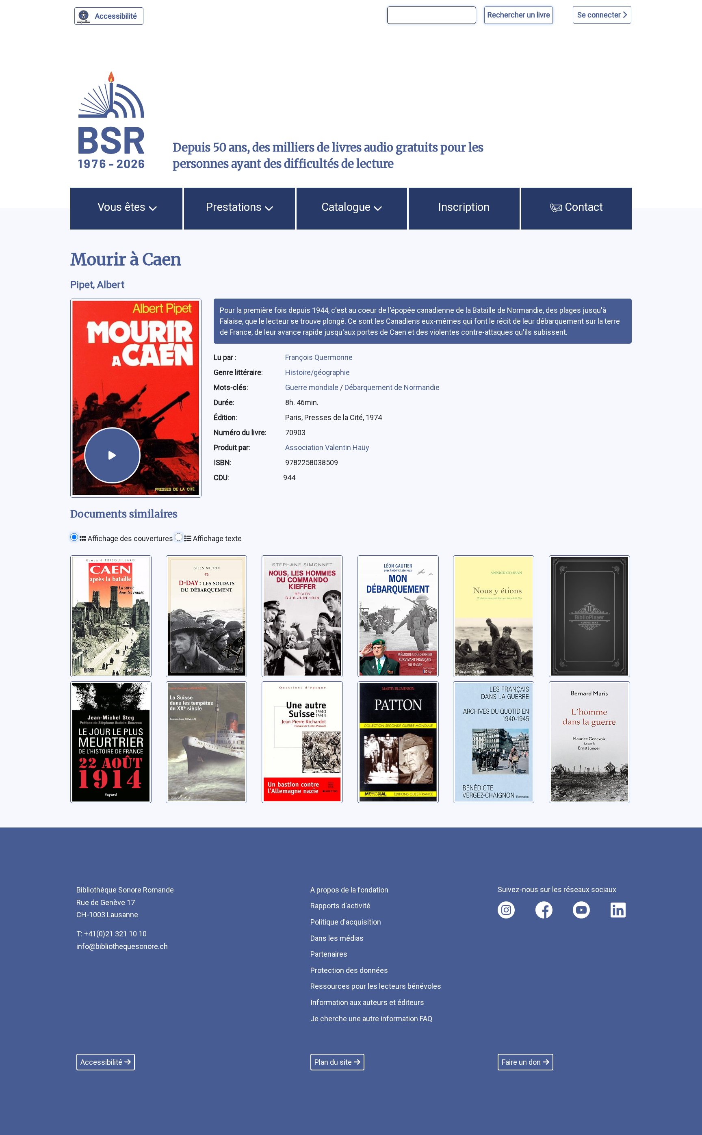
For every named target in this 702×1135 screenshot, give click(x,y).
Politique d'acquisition (345, 922)
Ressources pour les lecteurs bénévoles (375, 986)
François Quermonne (319, 357)
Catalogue (347, 207)
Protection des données (349, 970)
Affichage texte (216, 538)
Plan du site (333, 1062)
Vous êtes (123, 207)
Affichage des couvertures (129, 538)
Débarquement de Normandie (392, 387)
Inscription (464, 207)
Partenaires (328, 954)
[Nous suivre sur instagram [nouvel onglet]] (506, 909)
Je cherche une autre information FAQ (371, 1018)
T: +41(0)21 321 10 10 (111, 933)
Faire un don (521, 1062)
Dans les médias (337, 938)
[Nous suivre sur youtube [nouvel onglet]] (581, 909)
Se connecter (599, 15)
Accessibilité (116, 16)
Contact (582, 207)
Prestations (235, 207)
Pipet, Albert (97, 284)
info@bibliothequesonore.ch (122, 946)
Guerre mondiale (312, 387)
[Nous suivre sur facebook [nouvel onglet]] (543, 909)
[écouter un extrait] (112, 455)
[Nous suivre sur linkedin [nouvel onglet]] (618, 909)
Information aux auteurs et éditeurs (367, 1002)
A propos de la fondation (349, 890)
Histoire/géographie (317, 372)
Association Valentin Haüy (327, 447)
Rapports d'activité (340, 905)
